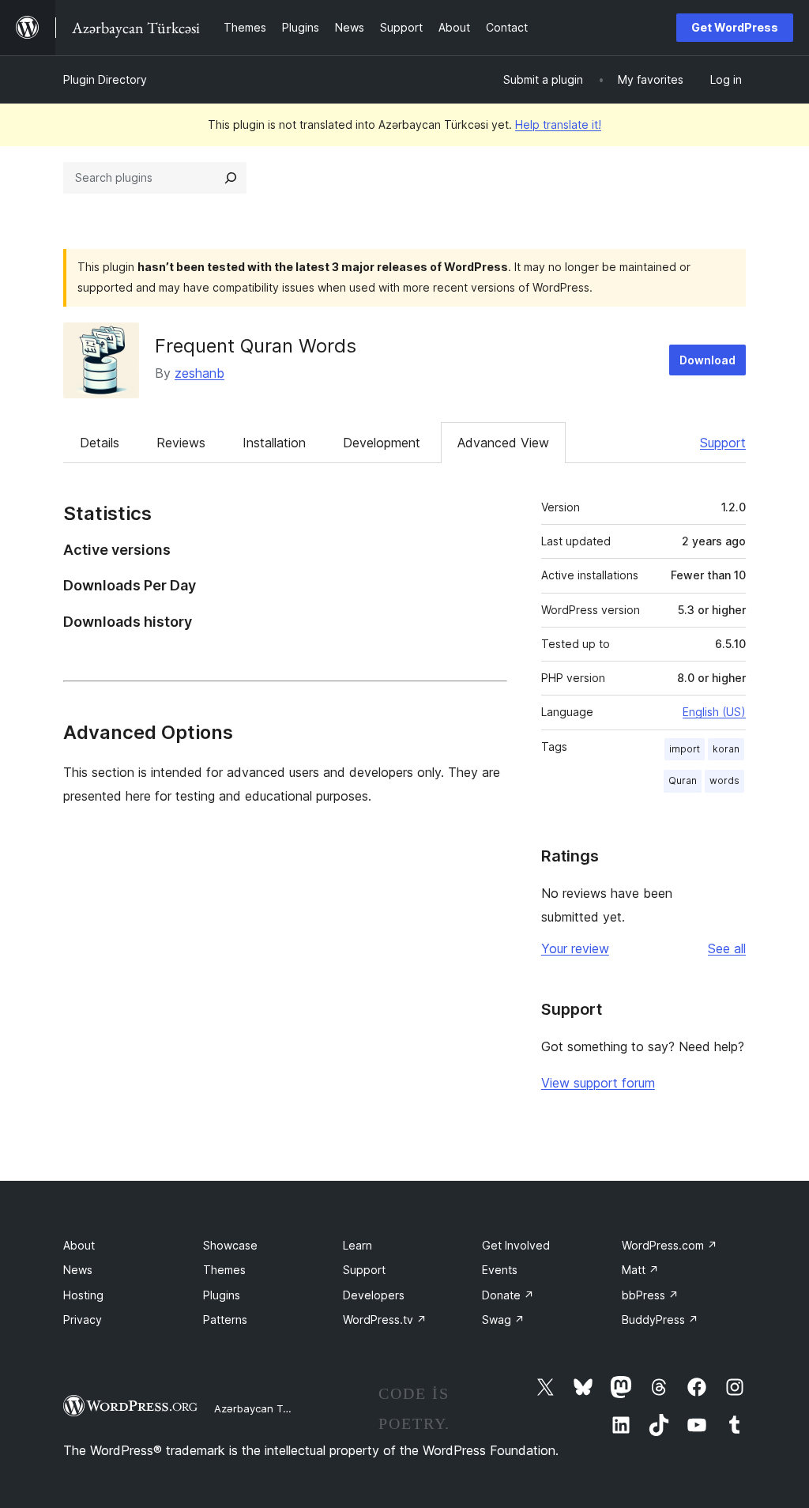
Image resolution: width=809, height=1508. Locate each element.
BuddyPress (660, 1319)
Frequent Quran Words (255, 345)
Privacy (82, 1319)
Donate (508, 1295)
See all (727, 948)
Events (499, 1269)
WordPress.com (669, 1245)
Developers (373, 1295)
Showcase (230, 1245)
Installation (274, 443)
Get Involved (516, 1245)
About (79, 1245)
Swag (503, 1319)
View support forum (598, 1083)
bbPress (650, 1295)
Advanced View (503, 443)
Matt (640, 1269)
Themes (224, 1269)
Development (381, 443)
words (724, 780)
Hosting (83, 1295)
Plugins (221, 1295)
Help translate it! (558, 124)
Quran (682, 780)
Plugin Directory (105, 79)
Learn (357, 1245)
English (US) (714, 711)
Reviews (180, 443)
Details (99, 443)
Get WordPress (734, 27)
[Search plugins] (230, 178)
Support (723, 443)
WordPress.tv (385, 1319)
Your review (575, 948)
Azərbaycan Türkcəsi (266, 1408)
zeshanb (199, 373)
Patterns (225, 1319)
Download (707, 360)
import (684, 749)
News (77, 1269)
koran (726, 749)
